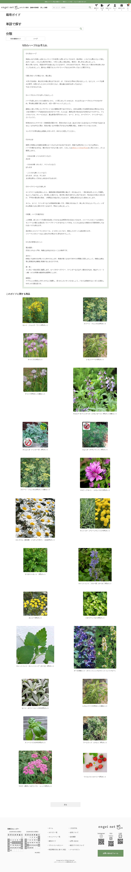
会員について (74, 832)
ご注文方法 (73, 828)
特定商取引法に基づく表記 (57, 849)
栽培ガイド (52, 841)
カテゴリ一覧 (53, 832)
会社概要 (73, 837)
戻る (65, 805)
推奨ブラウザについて (77, 845)
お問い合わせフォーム (110, 853)
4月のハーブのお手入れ (80, 148)
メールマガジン (75, 849)
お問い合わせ (74, 841)
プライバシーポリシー (56, 845)
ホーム (51, 828)
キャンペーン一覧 (54, 837)
